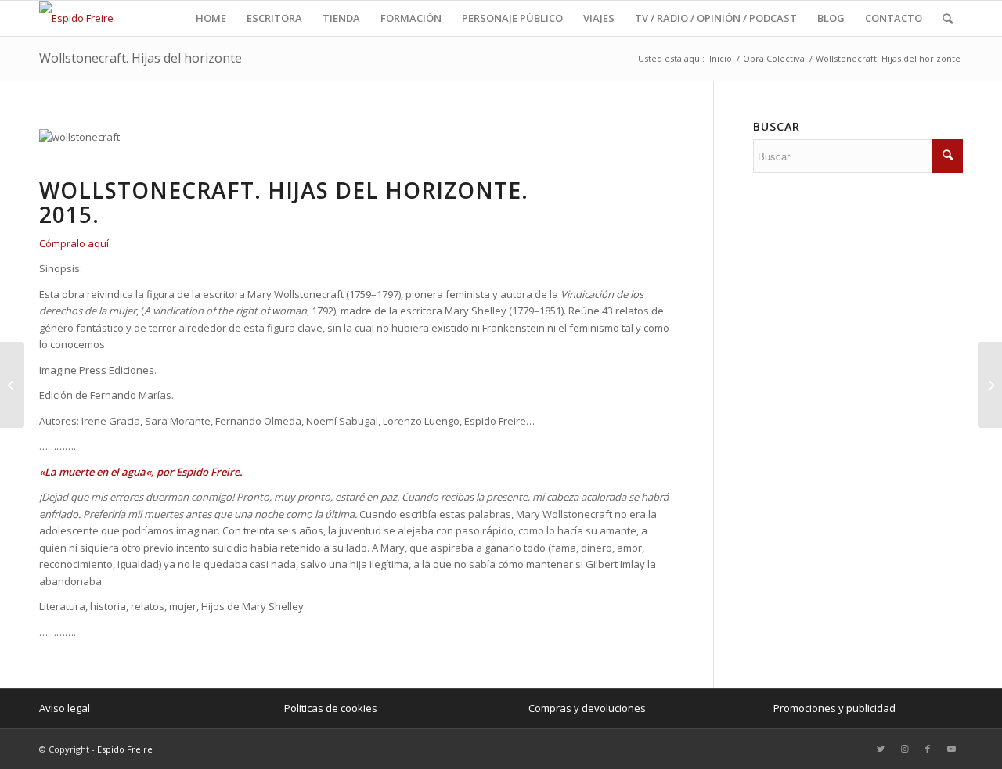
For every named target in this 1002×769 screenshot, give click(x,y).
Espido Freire (125, 749)
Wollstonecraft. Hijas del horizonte (140, 57)
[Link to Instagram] (904, 748)
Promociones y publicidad (834, 708)
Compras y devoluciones (587, 708)
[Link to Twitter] (880, 748)
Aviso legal (64, 708)
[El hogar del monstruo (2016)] (12, 385)
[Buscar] (947, 18)
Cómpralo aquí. (75, 243)
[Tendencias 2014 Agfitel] (990, 385)
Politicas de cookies (330, 708)
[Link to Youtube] (951, 748)
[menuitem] (211, 18)
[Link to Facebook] (927, 748)
